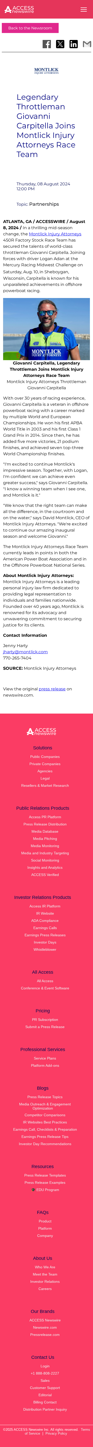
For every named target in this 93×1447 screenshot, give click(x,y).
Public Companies (45, 757)
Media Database (45, 831)
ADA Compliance (45, 921)
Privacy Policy (56, 1433)
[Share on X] (60, 44)
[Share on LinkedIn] (73, 44)
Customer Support (45, 1388)
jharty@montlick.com (25, 651)
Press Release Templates (45, 1175)
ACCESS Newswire (45, 1320)
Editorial (45, 1395)
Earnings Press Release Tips (44, 1137)
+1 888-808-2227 (45, 1373)
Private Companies (44, 764)
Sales (45, 1380)
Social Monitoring (45, 860)
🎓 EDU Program (45, 1190)
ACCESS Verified (45, 875)
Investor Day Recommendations (45, 1144)
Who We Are (45, 1267)
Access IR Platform (44, 906)
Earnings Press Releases (45, 935)
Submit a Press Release (45, 1027)
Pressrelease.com (45, 1335)
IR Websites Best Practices (45, 1122)
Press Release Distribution (45, 824)
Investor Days (45, 942)
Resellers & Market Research (45, 785)
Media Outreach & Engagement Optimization (45, 1106)
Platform (45, 1228)
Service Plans (45, 1058)
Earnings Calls (45, 928)
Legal (45, 778)
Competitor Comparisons (45, 1115)
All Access (45, 981)
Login (45, 1366)
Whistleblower (45, 949)
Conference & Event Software (45, 988)
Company (45, 1236)
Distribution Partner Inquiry (45, 1409)
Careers (45, 1289)
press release (52, 689)
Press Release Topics (45, 1097)
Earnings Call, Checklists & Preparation (45, 1129)
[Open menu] (83, 9)
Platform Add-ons (45, 1065)
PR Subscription (45, 1020)
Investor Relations (45, 1281)
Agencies (44, 771)
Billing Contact (45, 1402)
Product (45, 1221)
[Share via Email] (87, 44)
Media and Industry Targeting (45, 853)
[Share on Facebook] (47, 44)
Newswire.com (45, 1327)
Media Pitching (45, 839)
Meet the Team (45, 1274)
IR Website (45, 913)
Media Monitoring (45, 846)
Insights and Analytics (45, 867)
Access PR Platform (45, 817)
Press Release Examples (45, 1182)
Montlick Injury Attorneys (55, 233)
